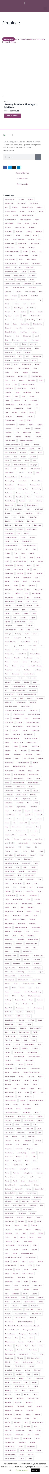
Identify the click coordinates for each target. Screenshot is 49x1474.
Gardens (7, 682)
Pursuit (40, 1120)
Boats (24, 344)
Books (37, 348)
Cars (36, 404)
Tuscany (7, 1366)
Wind (26, 1422)
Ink (20, 815)
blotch (37, 336)
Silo (17, 1233)
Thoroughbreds (10, 1334)
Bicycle (40, 312)
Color (14, 469)
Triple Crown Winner (33, 1358)
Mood (26, 947)
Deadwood (37, 525)
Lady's (41, 851)
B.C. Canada (9, 280)
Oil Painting (8, 1012)
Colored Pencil (9, 473)
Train (41, 1346)
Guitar (7, 726)
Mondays (19, 943)
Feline (7, 609)
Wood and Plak (9, 1442)
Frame (7, 662)
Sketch (7, 1237)
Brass (26, 360)
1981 (6, 207)
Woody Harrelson (10, 1450)
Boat (16, 344)
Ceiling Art (8, 416)
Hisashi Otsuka (34, 774)
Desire (24, 537)
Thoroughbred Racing (29, 1330)
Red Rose (38, 1141)
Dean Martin (9, 529)
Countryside (39, 497)
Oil (28, 1008)
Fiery (14, 617)
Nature (7, 984)
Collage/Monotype (20, 465)
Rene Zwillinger (22, 1153)
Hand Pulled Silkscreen (30, 738)
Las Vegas (8, 867)
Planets (26, 1084)
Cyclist (22, 517)
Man (22, 907)
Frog (22, 666)
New (37, 988)
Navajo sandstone (28, 984)
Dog (27, 549)
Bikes (25, 316)
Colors (30, 473)
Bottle (19, 352)
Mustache (37, 963)
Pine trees (31, 1076)
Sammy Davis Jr (10, 1193)
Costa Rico (19, 497)
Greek (7, 718)
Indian (7, 811)
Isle (14, 823)
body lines (33, 344)
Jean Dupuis (34, 831)
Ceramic (30, 416)
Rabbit (39, 1129)
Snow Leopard (9, 1245)
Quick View (24, 91)
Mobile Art (21, 939)
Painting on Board (10, 1036)
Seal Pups (36, 1201)
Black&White (25, 324)
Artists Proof (24, 263)
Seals (7, 1205)
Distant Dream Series (11, 545)
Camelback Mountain (28, 384)
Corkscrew (8, 493)
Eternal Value (36, 581)
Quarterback (9, 1129)
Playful (32, 1088)
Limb (6, 883)
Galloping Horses (28, 674)
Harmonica (35, 746)
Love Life (37, 899)
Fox (38, 658)
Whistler (37, 1414)
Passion (17, 1044)
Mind (6, 935)
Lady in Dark (9, 855)
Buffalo (16, 372)
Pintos (40, 1076)
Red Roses (8, 1145)
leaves (25, 867)
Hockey (7, 778)
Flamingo (8, 634)
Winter (39, 1430)
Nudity (25, 1004)
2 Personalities (9, 199)
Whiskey (18, 1414)
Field (34, 613)
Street (16, 1285)
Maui (6, 919)
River (26, 1161)
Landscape (27, 859)
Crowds (18, 513)
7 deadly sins (9, 203)
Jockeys (16, 839)
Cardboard (34, 400)
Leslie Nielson (9, 875)
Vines (29, 1378)
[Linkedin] (19, 168)
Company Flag (9, 481)
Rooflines (22, 1177)
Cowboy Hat (9, 505)
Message (8, 927)
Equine (7, 581)
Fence (24, 609)
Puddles (17, 1120)
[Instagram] (14, 168)
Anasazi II (39, 231)
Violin (7, 1382)
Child (17, 432)
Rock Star (16, 1173)
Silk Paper (38, 1229)
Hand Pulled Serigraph (12, 738)
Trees (41, 1354)
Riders (7, 1161)
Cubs (6, 517)
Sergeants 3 (9, 1217)
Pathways (35, 1048)
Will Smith (17, 1422)
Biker (17, 316)
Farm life (8, 605)
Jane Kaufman (16, 827)
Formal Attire (9, 654)
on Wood (31, 1020)
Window (17, 1426)
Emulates (39, 573)
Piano (7, 1072)
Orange (20, 1024)
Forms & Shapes (35, 654)
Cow (31, 501)
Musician (27, 963)
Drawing (7, 557)
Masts (35, 915)
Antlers (26, 235)
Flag (21, 630)
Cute (14, 517)
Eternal (25, 581)
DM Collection (9, 549)
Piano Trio (16, 1072)
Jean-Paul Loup (21, 831)
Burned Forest (9, 376)
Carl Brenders (9, 404)
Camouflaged (21, 388)
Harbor (16, 746)
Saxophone (8, 1197)
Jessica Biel (23, 835)
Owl (6, 1032)
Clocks (7, 457)
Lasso (36, 863)
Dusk (38, 557)
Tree (33, 1354)
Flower (7, 638)
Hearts (17, 758)
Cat (37, 408)
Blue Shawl (35, 340)
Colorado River (35, 469)
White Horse (17, 1418)
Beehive (23, 312)
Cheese (40, 424)
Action (41, 211)
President (28, 1108)
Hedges (40, 758)
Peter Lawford (35, 1068)
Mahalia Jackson (27, 903)
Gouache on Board (11, 706)
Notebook (8, 1004)
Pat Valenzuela (18, 1052)
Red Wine (26, 1145)
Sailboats (8, 1189)
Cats (6, 412)
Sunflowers (15, 1293)
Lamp (41, 855)
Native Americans (25, 976)
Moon (34, 947)
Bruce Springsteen (23, 368)
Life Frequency (10, 879)
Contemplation (23, 489)
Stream (7, 1285)
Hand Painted (28, 734)
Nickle (14, 996)
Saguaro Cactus (25, 1185)
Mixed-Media (9, 939)
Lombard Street (10, 895)
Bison (7, 324)
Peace (7, 1056)
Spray (30, 1265)
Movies (26, 959)
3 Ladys (21, 199)
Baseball (24, 296)
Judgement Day (23, 843)
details (7, 541)
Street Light (25, 1285)
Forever (25, 650)
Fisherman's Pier (10, 630)
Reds (17, 1145)
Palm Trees (8, 1040)
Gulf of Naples (17, 726)
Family (20, 601)
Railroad (31, 1133)
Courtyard (22, 501)
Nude (17, 1004)
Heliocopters (9, 762)
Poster (7, 1104)
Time (23, 1338)
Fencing (7, 613)
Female (15, 609)
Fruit (18, 670)
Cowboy (39, 501)
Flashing (18, 634)
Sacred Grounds (10, 1185)
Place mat (8, 1084)
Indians (27, 811)
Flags (28, 630)
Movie (18, 959)
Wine (35, 1426)
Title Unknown (9, 1342)
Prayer (18, 1108)
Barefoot (18, 292)
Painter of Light (24, 1032)
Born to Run (8, 352)
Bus (6, 380)
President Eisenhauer (11, 1112)
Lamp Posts (8, 859)
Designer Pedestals (11, 537)
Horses (31, 787)
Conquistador (9, 485)
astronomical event (11, 272)
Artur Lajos (17, 267)
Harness (7, 750)
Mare (37, 911)
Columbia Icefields (11, 477)
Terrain (39, 1310)
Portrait (22, 1100)
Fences (33, 609)
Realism (14, 1137)
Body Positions (9, 348)
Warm (23, 1390)
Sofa (6, 1249)
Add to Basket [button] (12, 116)
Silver (24, 1233)
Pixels (35, 1080)
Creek (7, 509)
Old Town (19, 1016)
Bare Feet (8, 292)
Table (7, 1302)
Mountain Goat (38, 955)
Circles (32, 448)
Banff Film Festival (18, 288)
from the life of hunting (35, 666)
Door (15, 553)
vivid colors (16, 1382)
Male (14, 907)
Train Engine (9, 1350)
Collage (7, 465)
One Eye (21, 1020)
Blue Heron (15, 340)
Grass (7, 714)
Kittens (16, 851)
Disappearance (27, 541)
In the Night (28, 819)
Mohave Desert (33, 939)
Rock (27, 1165)
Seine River (8, 1209)
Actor (7, 215)
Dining (16, 541)
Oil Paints (20, 1012)
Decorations (9, 533)
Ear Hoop (20, 565)
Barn (6, 296)
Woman (7, 1438)
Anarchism (8, 231)
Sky (15, 1237)
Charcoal (22, 424)
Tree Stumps (9, 1358)
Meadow (32, 919)
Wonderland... (27, 1438)
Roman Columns (10, 1177)
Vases (36, 1374)
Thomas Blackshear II (12, 1330)
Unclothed (8, 1370)
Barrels (14, 296)
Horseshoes (9, 791)
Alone (35, 223)
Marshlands (17, 915)
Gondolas (40, 698)
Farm (35, 601)
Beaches (16, 304)
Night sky (8, 1000)
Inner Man (40, 815)
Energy (16, 577)
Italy (6, 827)
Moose (7, 951)
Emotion (29, 573)
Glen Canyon (9, 694)
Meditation (21, 923)
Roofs (31, 1177)
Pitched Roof (16, 1080)
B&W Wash (31, 276)
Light (20, 879)
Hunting (7, 799)
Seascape (33, 1205)
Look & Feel (33, 895)
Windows (27, 1426)
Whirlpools (8, 1414)
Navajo (16, 984)
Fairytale (20, 597)
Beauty (7, 312)
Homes (38, 778)
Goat (14, 698)
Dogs (34, 549)
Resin (33, 1153)
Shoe (25, 1225)
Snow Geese (28, 1241)
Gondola (29, 698)
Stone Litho (21, 1277)
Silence (28, 1229)
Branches (17, 360)
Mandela (30, 907)
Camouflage (9, 388)
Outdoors (23, 1028)
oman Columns (9, 1020)
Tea (6, 1306)
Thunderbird (33, 1334)
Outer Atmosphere (35, 1028)
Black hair (8, 328)
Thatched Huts (36, 1314)
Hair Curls (15, 730)
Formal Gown (22, 654)
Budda (7, 372)
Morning (16, 951)
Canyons (17, 400)
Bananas (38, 284)
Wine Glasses (20, 1430)
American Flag (19, 227)
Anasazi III (8, 235)
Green (26, 718)
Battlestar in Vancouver (26, 300)
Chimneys (18, 436)
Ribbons (18, 1157)
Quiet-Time (29, 1129)
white (7, 1418)
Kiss (36, 847)
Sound (15, 1253)
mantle (29, 911)
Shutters (7, 1229)
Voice (26, 1382)
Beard (33, 304)
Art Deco (35, 255)
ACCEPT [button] (35, 1470)
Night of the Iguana (34, 996)
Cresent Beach (17, 509)
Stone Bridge (9, 1277)
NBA (39, 984)
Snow (17, 1241)
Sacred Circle (33, 1181)
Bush (13, 380)
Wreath (39, 1450)
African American (10, 219)
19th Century (34, 203)
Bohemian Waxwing (25, 348)
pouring (15, 1104)
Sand (20, 1193)
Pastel (7, 1048)
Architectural (35, 243)
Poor (19, 1096)
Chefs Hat (8, 428)
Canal (17, 392)
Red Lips (17, 1141)
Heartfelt (8, 758)
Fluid (35, 642)
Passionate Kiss (29, 1044)
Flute (6, 646)
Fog (14, 646)
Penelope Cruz (9, 1064)
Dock (19, 549)
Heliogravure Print (23, 762)
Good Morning (21, 702)
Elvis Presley (9, 573)
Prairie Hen (8, 1108)
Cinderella (36, 444)
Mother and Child (10, 955)
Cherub (18, 428)
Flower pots (17, 638)
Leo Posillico (32, 871)
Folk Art (21, 646)
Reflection (8, 1149)
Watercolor (20, 1398)
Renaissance (9, 1153)
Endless (7, 577)
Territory (7, 1314)
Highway (21, 770)
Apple (35, 235)
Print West (21, 1116)
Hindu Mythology (19, 774)
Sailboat (36, 1185)
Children (37, 432)
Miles (27, 931)
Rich (27, 1157)
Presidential (26, 1112)
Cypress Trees (32, 517)
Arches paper (22, 243)
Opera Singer (9, 1024)
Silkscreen (8, 1233)
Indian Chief (17, 811)
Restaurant (8, 1157)
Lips (14, 887)
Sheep (39, 1221)
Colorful (21, 473)
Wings (31, 1430)
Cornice (27, 493)
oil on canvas (38, 1008)
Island (7, 823)
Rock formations (10, 1169)
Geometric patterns (18, 686)
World (22, 1450)
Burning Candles (36, 376)
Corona (36, 493)
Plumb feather (9, 1092)
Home (29, 778)
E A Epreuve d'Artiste (19, 561)
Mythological (37, 968)
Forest (17, 650)
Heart (38, 754)
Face (26, 593)
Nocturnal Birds (20, 1000)
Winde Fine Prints (37, 1422)
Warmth (32, 1390)
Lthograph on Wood (11, 903)
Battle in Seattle (10, 300)
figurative (24, 617)
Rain (39, 1133)
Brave (34, 360)
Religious (30, 1149)
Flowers (27, 638)
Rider (34, 1157)
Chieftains (8, 432)
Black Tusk (24, 332)
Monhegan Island (31, 943)
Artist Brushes (31, 259)
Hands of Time (18, 742)
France (25, 662)
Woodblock (22, 1442)
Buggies (25, 372)
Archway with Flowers (12, 251)
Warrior (17, 1394)
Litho (30, 887)
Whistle (28, 1414)
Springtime (8, 1269)
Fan (28, 601)
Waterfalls (18, 1402)
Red (23, 1137)
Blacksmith (30, 328)
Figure (33, 617)
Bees (31, 312)
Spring (38, 1265)
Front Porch (8, 670)
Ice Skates (20, 803)
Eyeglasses (8, 589)
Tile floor (8, 1338)
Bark (40, 292)
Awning (7, 276)
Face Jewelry (36, 593)
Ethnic (7, 585)
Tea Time (14, 1306)
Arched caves (9, 243)
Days (28, 525)
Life (19, 875)
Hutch (16, 799)
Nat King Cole (9, 980)
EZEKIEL (7, 593)
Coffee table (17, 461)
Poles (27, 1092)
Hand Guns (16, 734)
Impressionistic (21, 807)
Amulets (31, 227)
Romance (40, 1173)
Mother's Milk (27, 951)
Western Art (19, 1410)
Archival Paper (9, 247)
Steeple (34, 1269)
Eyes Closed (38, 589)
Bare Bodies (32, 288)
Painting (35, 1032)
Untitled (27, 1370)
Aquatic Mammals (18, 239)
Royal (15, 1181)
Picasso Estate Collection (31, 1072)
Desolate (32, 537)
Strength (16, 1289)
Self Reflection (9, 1213)
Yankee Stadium (10, 1454)
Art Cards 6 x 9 (23, 255)
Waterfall (8, 1402)
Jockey (7, 839)
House (27, 791)
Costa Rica (8, 497)
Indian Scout (38, 811)
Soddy (35, 1245)
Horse (7, 782)
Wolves (37, 1434)
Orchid (29, 1024)
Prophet (40, 1116)
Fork (33, 650)
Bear (24, 304)
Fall (28, 597)
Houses (35, 791)
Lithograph (40, 887)
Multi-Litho (36, 959)
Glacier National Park (18, 690)
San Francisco (31, 1193)
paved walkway (32, 1052)
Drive (16, 557)
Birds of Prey (31, 320)
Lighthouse (30, 879)
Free (6, 666)
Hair (6, 730)
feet (37, 605)
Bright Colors (9, 368)
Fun (6, 674)
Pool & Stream (9, 1096)
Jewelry (34, 835)
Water (35, 1394)
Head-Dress (17, 754)
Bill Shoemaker (35, 316)
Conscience (21, 485)
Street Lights (38, 1285)
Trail (26, 1346)
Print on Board (9, 1116)
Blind (17, 336)
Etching (16, 581)
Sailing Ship (19, 1189)
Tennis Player (18, 1310)
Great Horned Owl (34, 714)
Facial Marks (9, 597)
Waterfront (29, 1402)
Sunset (25, 1293)
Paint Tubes (24, 1036)
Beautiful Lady (31, 308)
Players (23, 1088)
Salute (29, 1189)
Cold (34, 461)
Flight (26, 634)
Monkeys (8, 947)
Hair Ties (25, 730)
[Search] (38, 157)
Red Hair (7, 1141)
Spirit (23, 1261)
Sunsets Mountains (11, 1297)
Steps (7, 1273)
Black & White (37, 324)
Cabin (41, 380)
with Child (8, 1434)
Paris (25, 1040)
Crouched (8, 513)
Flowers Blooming (10, 642)
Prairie (37, 1104)
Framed (15, 662)
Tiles (16, 1338)
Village (21, 1378)
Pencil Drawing (28, 1060)
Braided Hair (37, 356)
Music (7, 963)
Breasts (7, 364)
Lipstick (22, 887)
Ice (36, 799)
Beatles (7, 308)
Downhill (31, 553)
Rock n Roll (36, 1169)
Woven (30, 1450)
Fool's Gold (32, 646)
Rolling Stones (27, 1173)
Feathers (29, 605)
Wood (38, 1438)
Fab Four (17, 593)
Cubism (39, 513)
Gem (6, 686)
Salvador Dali (39, 1189)
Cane (16, 396)
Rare (6, 1137)
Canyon (7, 400)
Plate (6, 1088)
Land (18, 859)
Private (31, 1116)
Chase (31, 424)
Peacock (8, 1060)
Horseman (8, 787)
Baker (32, 280)
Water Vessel (9, 1406)
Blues (25, 340)
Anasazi (29, 231)
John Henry (39, 839)
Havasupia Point (36, 750)
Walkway (8, 1390)
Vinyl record (39, 1378)
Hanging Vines (31, 742)
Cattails (14, 412)
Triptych (7, 1362)
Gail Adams (15, 674)
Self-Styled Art (27, 1209)
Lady (32, 851)
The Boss (8, 1318)
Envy (36, 577)
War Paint (8, 1394)
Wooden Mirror (9, 1446)
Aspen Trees (29, 267)
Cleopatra (23, 453)
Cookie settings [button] (22, 1470)
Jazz (37, 827)
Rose (39, 1177)
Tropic (16, 1362)
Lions (7, 887)
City (39, 448)
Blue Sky (7, 344)
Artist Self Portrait (10, 263)
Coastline (33, 457)
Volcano (7, 1386)
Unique (18, 1370)
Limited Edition (17, 883)
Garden (21, 678)
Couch (29, 497)
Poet (19, 1092)
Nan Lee (31, 972)
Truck (39, 1362)
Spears (15, 1261)
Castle (29, 408)
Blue (6, 340)
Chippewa (38, 436)
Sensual (32, 1213)
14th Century (22, 203)
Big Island (8, 316)
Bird (14, 320)
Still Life (15, 1273)
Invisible (39, 819)
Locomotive (29, 891)
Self (17, 1209)
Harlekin (24, 746)
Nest (29, 988)
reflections (19, 1149)
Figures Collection (20, 621)
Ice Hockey (8, 803)
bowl (20, 356)
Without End (19, 1434)
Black (15, 324)
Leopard (21, 871)
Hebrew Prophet (29, 758)
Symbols (40, 1297)
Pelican (17, 1060)
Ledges (34, 867)
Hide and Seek (9, 770)
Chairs (29, 420)
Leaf (17, 867)
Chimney (8, 436)
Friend (14, 666)
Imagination (9, 807)
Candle (37, 392)
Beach (7, 304)
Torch (39, 1342)
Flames (37, 630)
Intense (18, 819)
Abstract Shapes (10, 211)
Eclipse (7, 569)
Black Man (19, 328)
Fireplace (20, 625)
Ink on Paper (29, 815)
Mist (22, 935)
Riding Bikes (17, 1161)
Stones (31, 1277)
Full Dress (38, 670)
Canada (32, 388)
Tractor (18, 1346)
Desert (26, 533)
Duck (31, 557)
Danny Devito (19, 521)
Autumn (32, 272)
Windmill (7, 1426)
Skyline (22, 1237)
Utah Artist (37, 1370)
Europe (15, 585)
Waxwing (39, 1406)
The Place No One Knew (25, 1322)
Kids (20, 847)
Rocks (7, 1173)
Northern (40, 1000)
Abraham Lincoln (27, 207)
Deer (18, 533)
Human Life (8, 795)
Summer (35, 1289)
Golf (21, 698)
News (7, 992)
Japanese (29, 827)
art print (7, 267)
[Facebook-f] (5, 168)
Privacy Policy (22, 179)
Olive (28, 1016)
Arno (33, 251)
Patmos (7, 1052)
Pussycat (8, 1125)
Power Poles (26, 1104)
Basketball (34, 296)
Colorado (23, 469)
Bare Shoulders (30, 292)
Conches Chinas (37, 481)
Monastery (8, 943)
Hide (30, 766)
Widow (27, 1418)
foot (41, 646)
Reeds (35, 1145)
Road (6, 1165)
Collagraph (33, 465)
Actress (15, 215)
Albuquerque (9, 223)
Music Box (16, 963)
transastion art (23, 1354)
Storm (26, 1281)
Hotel (18, 791)
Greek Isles (16, 718)
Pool (42, 1092)
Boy (27, 356)
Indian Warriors (9, 815)
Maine (7, 907)
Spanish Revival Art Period (13, 1257)
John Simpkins (9, 843)
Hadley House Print (33, 726)
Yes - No (30, 1454)
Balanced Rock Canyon (12, 284)
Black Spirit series (10, 332)
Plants (35, 1084)
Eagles (40, 561)
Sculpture (8, 1201)
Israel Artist (23, 823)
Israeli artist (34, 823)
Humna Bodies (21, 795)
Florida (35, 634)
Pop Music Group (10, 1100)
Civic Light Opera (10, 453)
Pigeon (21, 1076)
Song (6, 1253)
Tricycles (20, 1358)
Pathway (25, 1048)
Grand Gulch (34, 710)
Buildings (35, 372)
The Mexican (9, 1322)
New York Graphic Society (32, 992)
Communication (26, 477)
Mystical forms (23, 968)
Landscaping (26, 863)
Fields (7, 617)
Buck (35, 368)
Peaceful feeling (18, 1056)
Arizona (25, 251)
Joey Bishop (27, 839)
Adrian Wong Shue (28, 215)
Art (40, 251)
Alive (19, 223)
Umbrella (31, 1366)
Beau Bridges (18, 308)
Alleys (27, 223)
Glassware (32, 690)
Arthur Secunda (10, 259)
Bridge (37, 364)
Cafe (15, 384)
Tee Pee (24, 1306)
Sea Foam (25, 1201)
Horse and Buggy (18, 782)
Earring (29, 565)
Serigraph (20, 1217)
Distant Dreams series (29, 545)
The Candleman (20, 1318)
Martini (27, 915)
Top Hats (30, 1342)
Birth (40, 320)
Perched (29, 1064)
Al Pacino (8, 227)
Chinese (28, 436)
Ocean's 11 (8, 1008)
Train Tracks (33, 1350)
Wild (35, 1418)
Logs (39, 891)
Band (6, 288)
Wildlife (7, 1422)
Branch (7, 360)
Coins (27, 461)
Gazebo (17, 682)
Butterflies (31, 380)
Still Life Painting (27, 1273)
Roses (7, 1181)
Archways (31, 247)
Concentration (22, 481)
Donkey (7, 553)
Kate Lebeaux (37, 843)
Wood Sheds (31, 1446)
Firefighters (8, 625)
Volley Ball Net (19, 1386)
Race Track (20, 1133)
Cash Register (18, 408)
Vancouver (8, 1374)
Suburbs (26, 1289)
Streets (7, 1289)
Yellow (22, 1454)
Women (16, 1438)
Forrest (7, 658)
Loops (7, 899)
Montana (18, 947)
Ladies (25, 851)
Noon (31, 1000)
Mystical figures (10, 968)
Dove (23, 553)
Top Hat (20, 1342)
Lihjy (39, 879)
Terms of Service (22, 173)
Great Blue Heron (18, 714)
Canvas (32, 396)
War (16, 1390)
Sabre (23, 1181)
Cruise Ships (28, 513)
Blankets (34, 332)
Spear (7, 1261)
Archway (21, 247)
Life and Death (29, 875)
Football (7, 650)
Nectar (22, 988)
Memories (32, 923)
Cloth (15, 457)
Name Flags (20, 972)
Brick (15, 364)
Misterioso (30, 935)
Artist (21, 259)
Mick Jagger (18, 931)
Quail (34, 1125)
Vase (28, 1374)
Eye (23, 585)
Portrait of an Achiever (36, 1100)
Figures (7, 621)
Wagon (35, 1386)
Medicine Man (9, 923)
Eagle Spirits (9, 565)
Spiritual (40, 1261)
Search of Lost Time (19, 1205)
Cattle (23, 412)
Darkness (8, 525)
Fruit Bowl (27, 670)
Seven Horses (9, 1221)
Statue (26, 1269)
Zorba (30, 1458)
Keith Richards (9, 847)
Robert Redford (17, 1165)
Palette (34, 1036)
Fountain (16, 658)
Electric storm (18, 569)
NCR (6, 988)
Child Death (27, 432)
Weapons (8, 1410)
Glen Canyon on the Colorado (27, 694)
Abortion (15, 207)
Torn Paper (8, 1346)
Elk (28, 569)
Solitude (34, 1249)
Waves (30, 1406)
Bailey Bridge (21, 280)
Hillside (7, 774)
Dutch (7, 561)
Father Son (18, 605)
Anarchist (19, 231)
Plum (39, 1088)
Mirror (14, 935)
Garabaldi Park (9, 678)
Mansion (20, 911)
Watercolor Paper (33, 1398)
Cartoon (7, 408)
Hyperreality (26, 799)
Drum (23, 557)
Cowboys (20, 505)
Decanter (20, 529)
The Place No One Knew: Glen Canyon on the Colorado (22, 1326)
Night (22, 996)
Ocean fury (19, 1008)
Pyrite (17, 1125)
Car (25, 400)
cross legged (39, 509)
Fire (31, 621)
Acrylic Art (31, 211)
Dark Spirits (18, 525)
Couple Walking (10, 501)
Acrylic (22, 211)
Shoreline (34, 1225)
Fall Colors (37, 597)
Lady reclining (21, 855)
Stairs (18, 1269)
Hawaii (7, 754)
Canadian (8, 392)
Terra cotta (29, 1310)
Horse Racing (20, 787)
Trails (33, 1346)
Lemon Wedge (9, 871)
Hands (7, 742)
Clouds (23, 457)
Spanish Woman (31, 1257)
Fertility (17, 613)
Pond (34, 1092)
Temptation (34, 1306)
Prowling (7, 1120)
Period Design (9, 1068)
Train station (21, 1350)
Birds (21, 320)
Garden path (32, 678)
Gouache (33, 702)
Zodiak (22, 1458)
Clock (40, 453)
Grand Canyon (25, 706)
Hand (7, 734)
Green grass (9, 722)
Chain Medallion (10, 420)
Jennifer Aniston (10, 835)
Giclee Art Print (33, 686)
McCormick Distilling (19, 919)
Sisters (41, 1233)
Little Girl (8, 891)
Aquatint (31, 239)
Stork (18, 1281)
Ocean (34, 1004)
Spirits (31, 1261)
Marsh (7, 915)
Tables (41, 1302)
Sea (16, 1201)
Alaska (37, 219)
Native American (10, 976)
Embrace (20, 573)
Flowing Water (25, 642)
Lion (35, 883)
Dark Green (30, 521)
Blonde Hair (27, 336)
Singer (32, 1233)
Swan (23, 1297)
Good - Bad (8, 702)
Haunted (24, 750)
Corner (18, 493)
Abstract (39, 207)
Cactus (7, 384)
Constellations (9, 489)
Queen (19, 1129)
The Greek (33, 1318)
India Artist (34, 807)
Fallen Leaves (9, 601)
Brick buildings (26, 364)
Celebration (19, 416)
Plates (15, 1088)
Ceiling (32, 412)
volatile (34, 1382)
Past (39, 1044)
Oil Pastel (30, 1012)
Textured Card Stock (21, 1314)
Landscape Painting (11, 863)
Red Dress (31, 1137)
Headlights (29, 754)
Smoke (31, 1237)
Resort (41, 1153)
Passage (7, 1044)
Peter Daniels (22, 1068)
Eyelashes (20, 589)
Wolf (29, 1434)
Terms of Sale (22, 184)
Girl (6, 690)
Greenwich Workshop (32, 722)
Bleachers (8, 336)
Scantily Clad (38, 1197)
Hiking (30, 770)
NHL (6, 996)
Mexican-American (21, 927)
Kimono (28, 847)
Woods (21, 1446)
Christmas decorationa (26, 440)
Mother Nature (24, 955)
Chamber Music (10, 424)
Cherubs (27, 428)
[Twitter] (10, 168)
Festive (26, 613)
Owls (13, 1032)
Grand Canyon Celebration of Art (15, 710)
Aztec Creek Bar (19, 276)
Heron (7, 766)
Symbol (31, 1297)
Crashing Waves (32, 505)
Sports (22, 1265)
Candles (7, 396)
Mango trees (9, 911)
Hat (16, 750)
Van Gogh (19, 1374)
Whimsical (30, 1410)
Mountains (8, 959)
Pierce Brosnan (10, 1076)
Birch (6, 320)
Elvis (34, 569)
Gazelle (26, 682)
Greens (19, 722)
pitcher (26, 1080)
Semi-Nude (22, 1213)
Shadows (21, 1221)
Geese (35, 682)
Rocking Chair (24, 1169)
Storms (34, 1281)
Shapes (30, 1221)
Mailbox (39, 903)
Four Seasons (28, 658)
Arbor (39, 239)
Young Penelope (10, 1458)
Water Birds (8, 1398)
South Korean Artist (27, 1253)
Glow (6, 698)
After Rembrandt (25, 219)
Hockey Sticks (18, 778)
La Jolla (32, 855)
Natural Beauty (23, 980)
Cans (23, 396)
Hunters (32, 795)
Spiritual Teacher (10, 1265)
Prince (37, 1112)
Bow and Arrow (10, 356)
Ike (28, 803)
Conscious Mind (35, 485)
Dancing (7, 521)
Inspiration (8, 819)
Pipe (6, 1080)
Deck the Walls (31, 529)
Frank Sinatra (35, 662)
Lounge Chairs (17, 899)
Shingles (16, 1225)
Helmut (35, 762)
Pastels (15, 1048)
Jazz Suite (8, 831)
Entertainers (27, 577)
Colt (37, 473)
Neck (13, 988)
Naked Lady (9, 972)
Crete (28, 509)
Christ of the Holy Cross (12, 444)
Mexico (7, 931)
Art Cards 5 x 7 (9, 255)
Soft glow (15, 1249)
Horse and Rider (33, 782)
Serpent (29, 1217)
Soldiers (24, 1249)
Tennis (7, 1310)
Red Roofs (27, 1141)
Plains (17, 1084)
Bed (15, 312)
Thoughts (22, 1334)
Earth (37, 565)
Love (28, 899)
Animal (18, 235)
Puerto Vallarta (28, 1120)
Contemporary (36, 489)
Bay (40, 300)
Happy (7, 746)
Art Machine (36, 263)
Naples (41, 972)
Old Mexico (8, 1016)
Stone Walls (8, 1281)
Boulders (27, 352)
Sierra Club (18, 1229)
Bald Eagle (27, 284)
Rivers (34, 1161)
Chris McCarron (10, 440)
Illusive (36, 803)
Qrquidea (26, 1125)
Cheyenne (37, 428)
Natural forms (36, 980)
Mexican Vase (35, 927)
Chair (21, 420)
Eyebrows (32, 585)
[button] (45, 8)
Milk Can (36, 931)
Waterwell (21, 1406)
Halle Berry (35, 730)
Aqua (6, 239)
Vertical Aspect (10, 1378)
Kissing (7, 851)
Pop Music (28, 1096)
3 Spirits (30, 199)
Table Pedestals (29, 1302)
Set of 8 (39, 1217)
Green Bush (36, 718)
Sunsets (34, 1293)
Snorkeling (8, 1241)
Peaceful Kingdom (34, 1056)
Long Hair (22, 895)
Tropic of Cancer (28, 1362)
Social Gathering (23, 1245)
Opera (40, 1020)
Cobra (7, 461)
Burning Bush (22, 376)
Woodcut (33, 1442)
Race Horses (9, 1133)
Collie (7, 469)
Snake (39, 1237)
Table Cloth (16, 1302)
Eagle (32, 561)
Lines (28, 883)
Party (33, 1040)
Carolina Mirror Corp (24, 404)
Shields (7, 1225)
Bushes (21, 380)
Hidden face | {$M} (19, 766)
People (21, 1064)
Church (26, 444)
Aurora (24, 272)
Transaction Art (10, 1354)
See (41, 1205)
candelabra (27, 392)
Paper (18, 1040)
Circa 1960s (21, 448)
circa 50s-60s (9, 448)
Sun (6, 1293)
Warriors (26, 1394)
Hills (38, 770)
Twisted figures (19, 1366)
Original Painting (10, 1028)
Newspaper (16, 992)
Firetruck (29, 625)
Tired (31, 1338)
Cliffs (32, 453)
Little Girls (18, 891)
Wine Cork (8, 1430)
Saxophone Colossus (23, 1197)
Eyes (28, 589)
